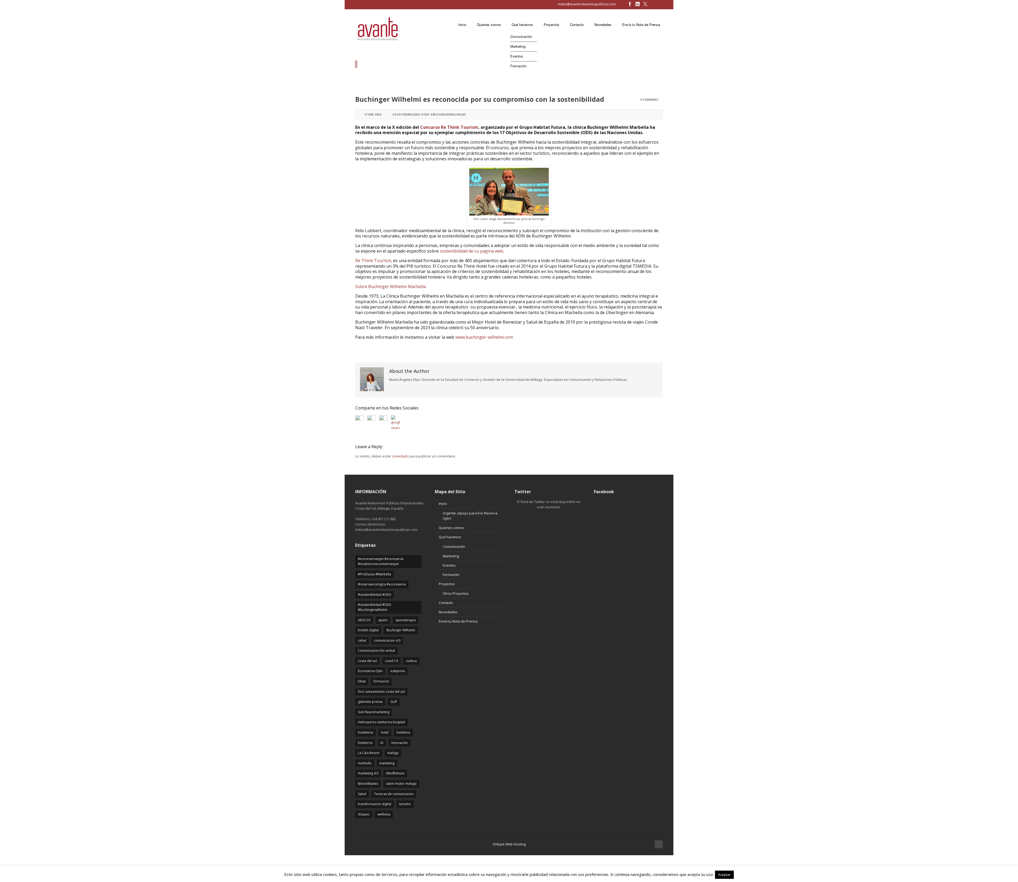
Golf (393, 701)
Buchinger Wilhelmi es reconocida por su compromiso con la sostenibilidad (479, 99)
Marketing (451, 556)
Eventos (449, 565)
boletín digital (368, 630)
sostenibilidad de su (460, 251)
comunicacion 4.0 (387, 640)
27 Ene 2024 (372, 114)
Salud (362, 794)
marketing (386, 763)
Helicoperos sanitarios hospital (381, 722)
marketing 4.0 (368, 773)
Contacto (446, 602)
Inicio (443, 503)
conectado (400, 456)
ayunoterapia (406, 620)
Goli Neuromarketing (373, 712)
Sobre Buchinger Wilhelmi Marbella (390, 286)
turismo (405, 804)
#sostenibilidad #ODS (374, 594)
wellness (384, 814)
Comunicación (454, 546)
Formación (451, 574)
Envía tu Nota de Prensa (458, 621)
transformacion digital (374, 804)
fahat (362, 681)
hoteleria (403, 732)
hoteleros (365, 742)
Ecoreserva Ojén (370, 671)
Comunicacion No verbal (376, 650)
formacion (381, 681)
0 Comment (649, 100)
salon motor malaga (401, 783)
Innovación (399, 742)
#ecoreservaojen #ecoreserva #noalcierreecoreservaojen (380, 561)
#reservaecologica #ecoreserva (382, 584)
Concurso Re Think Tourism (449, 127)
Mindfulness (395, 773)
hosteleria (365, 732)
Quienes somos (451, 527)
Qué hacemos (450, 537)
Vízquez (364, 814)
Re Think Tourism (373, 260)
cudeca (411, 661)
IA (381, 742)
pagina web (491, 251)
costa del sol (367, 661)
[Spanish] (359, 4)
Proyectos (447, 583)
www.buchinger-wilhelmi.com (484, 337)
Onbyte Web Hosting (509, 844)
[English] (353, 4)
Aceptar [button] (724, 874)
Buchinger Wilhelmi (401, 630)
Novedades (448, 612)
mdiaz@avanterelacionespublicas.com (587, 4)
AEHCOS (364, 620)
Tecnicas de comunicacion (394, 794)
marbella (364, 763)
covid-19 (391, 661)
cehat (362, 640)
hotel (385, 732)
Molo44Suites (368, 783)
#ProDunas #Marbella (374, 574)
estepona (397, 671)
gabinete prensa (370, 701)
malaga (392, 753)
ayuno (383, 620)
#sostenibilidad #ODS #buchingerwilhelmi (429, 114)
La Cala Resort (368, 753)
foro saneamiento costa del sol (381, 691)
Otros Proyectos (456, 593)
